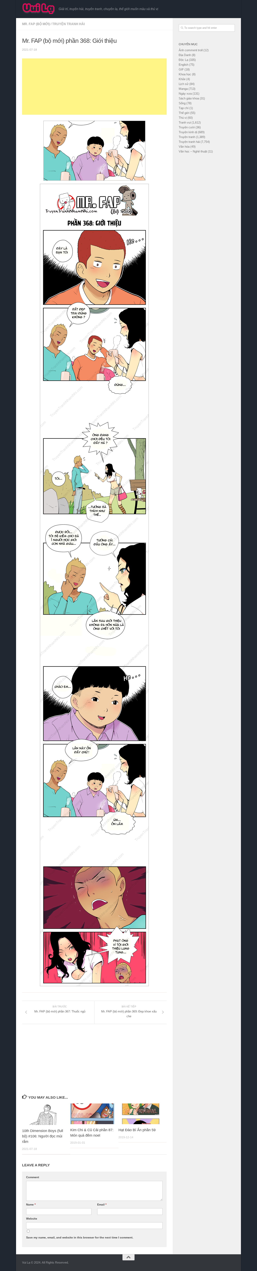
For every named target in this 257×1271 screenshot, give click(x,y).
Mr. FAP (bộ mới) (36, 24)
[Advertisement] (94, 86)
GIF (181, 69)
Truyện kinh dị (188, 132)
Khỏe (182, 79)
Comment (32, 1177)
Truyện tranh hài (68, 24)
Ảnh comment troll (191, 50)
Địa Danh (185, 55)
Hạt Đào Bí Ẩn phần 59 (137, 1130)
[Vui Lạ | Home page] (38, 8)
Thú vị (183, 117)
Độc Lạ (183, 59)
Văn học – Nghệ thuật (193, 151)
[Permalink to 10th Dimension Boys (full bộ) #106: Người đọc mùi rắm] (44, 1114)
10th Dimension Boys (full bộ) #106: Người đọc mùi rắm (42, 1136)
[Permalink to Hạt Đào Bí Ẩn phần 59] (140, 1113)
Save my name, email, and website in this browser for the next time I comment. (79, 1237)
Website (31, 1218)
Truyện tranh (187, 137)
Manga (183, 88)
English (183, 64)
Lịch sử (184, 84)
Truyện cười (187, 127)
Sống (182, 103)
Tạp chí (184, 108)
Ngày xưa (185, 93)
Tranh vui (185, 122)
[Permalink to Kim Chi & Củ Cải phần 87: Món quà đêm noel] (92, 1113)
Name (31, 1204)
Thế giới (184, 113)
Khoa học (185, 74)
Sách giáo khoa (189, 98)
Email (101, 1204)
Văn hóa (184, 146)
